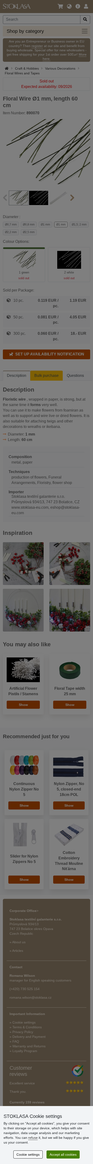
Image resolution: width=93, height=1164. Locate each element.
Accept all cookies (63, 1154)
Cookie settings (28, 1154)
